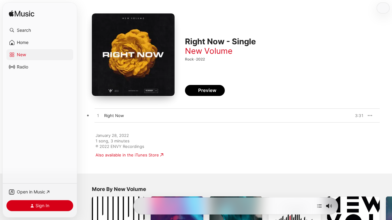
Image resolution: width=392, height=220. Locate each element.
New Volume (208, 51)
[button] (40, 30)
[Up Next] (319, 206)
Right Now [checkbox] (114, 115)
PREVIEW (357, 115)
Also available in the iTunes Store (127, 154)
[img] (21, 13)
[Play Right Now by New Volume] (98, 116)
